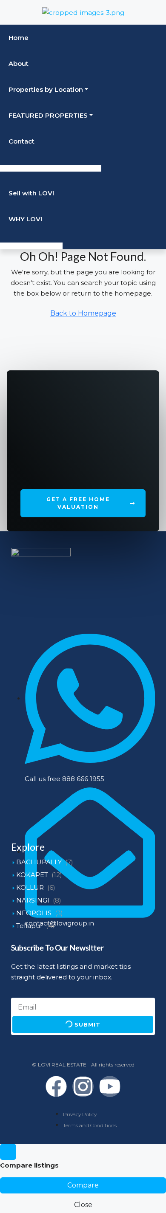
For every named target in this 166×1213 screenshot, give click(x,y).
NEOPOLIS (34, 913)
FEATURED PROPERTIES (48, 115)
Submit (86, 1024)
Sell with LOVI (31, 193)
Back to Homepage (83, 313)
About (19, 63)
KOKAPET (32, 875)
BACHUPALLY (39, 862)
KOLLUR (30, 887)
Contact (21, 141)
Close (83, 1205)
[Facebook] (56, 1086)
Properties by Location (46, 89)
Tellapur (29, 926)
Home (19, 38)
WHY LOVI (25, 219)
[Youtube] (109, 1086)
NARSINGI (32, 900)
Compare (83, 1185)
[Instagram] (83, 1086)
